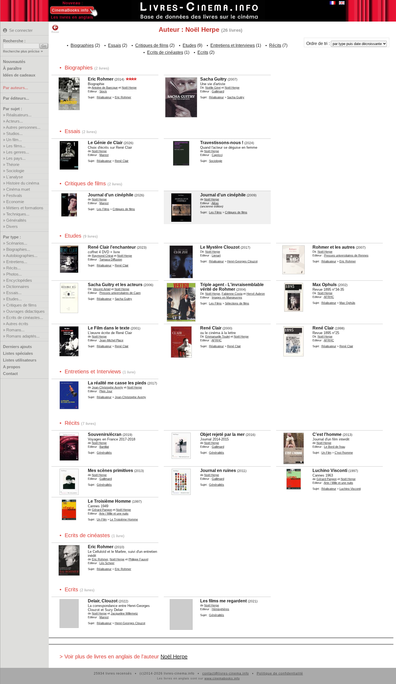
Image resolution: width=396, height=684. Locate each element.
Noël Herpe (174, 656)
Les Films (103, 209)
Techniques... (17, 214)
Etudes (189, 45)
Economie (15, 201)
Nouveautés (14, 61)
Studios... (14, 133)
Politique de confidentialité (280, 673)
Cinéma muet (18, 189)
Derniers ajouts (17, 346)
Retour (55, 32)
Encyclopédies (19, 280)
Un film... (14, 139)
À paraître (12, 68)
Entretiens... (16, 261)
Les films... (15, 146)
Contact (10, 373)
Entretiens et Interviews (232, 45)
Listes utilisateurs (19, 360)
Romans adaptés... (23, 336)
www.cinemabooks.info (222, 678)
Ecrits (202, 52)
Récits (275, 45)
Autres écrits (17, 323)
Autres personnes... (23, 127)
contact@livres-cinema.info (225, 673)
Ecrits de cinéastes (165, 52)
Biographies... (18, 249)
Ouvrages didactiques (25, 311)
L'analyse (14, 177)
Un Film (326, 452)
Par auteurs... (15, 87)
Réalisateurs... (19, 115)
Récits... (13, 268)
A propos (11, 366)
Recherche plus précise (21, 51)
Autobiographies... (21, 255)
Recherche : (14, 41)
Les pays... (16, 158)
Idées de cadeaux (19, 75)
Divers (12, 226)
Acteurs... (14, 121)
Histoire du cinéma (22, 183)
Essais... (14, 292)
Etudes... (14, 299)
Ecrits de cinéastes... (24, 317)
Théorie (12, 164)
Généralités (16, 220)
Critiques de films (21, 305)
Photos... (14, 274)
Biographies (82, 45)
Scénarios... (16, 243)
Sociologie (15, 170)
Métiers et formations (24, 208)
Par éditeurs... (16, 98)
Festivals (14, 195)
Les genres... (17, 152)
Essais (114, 45)
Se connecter (21, 30)
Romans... (15, 330)
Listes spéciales (18, 353)
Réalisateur (104, 97)
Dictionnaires (17, 286)
